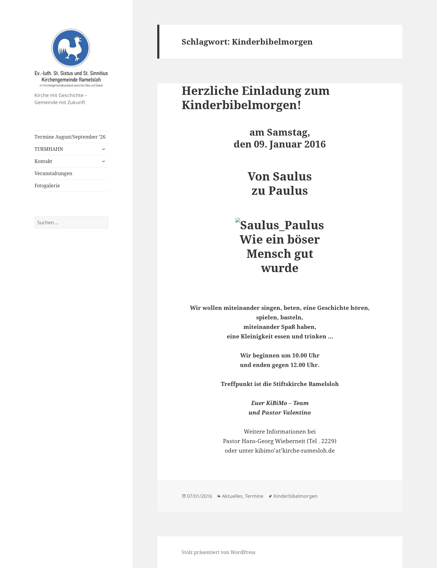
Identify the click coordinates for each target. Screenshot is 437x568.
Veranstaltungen (53, 173)
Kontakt (43, 161)
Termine (254, 496)
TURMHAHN (48, 149)
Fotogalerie (47, 185)
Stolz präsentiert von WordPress (218, 552)
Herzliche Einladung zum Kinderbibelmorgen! (256, 97)
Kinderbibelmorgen (295, 496)
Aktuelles (232, 496)
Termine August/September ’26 (70, 137)
